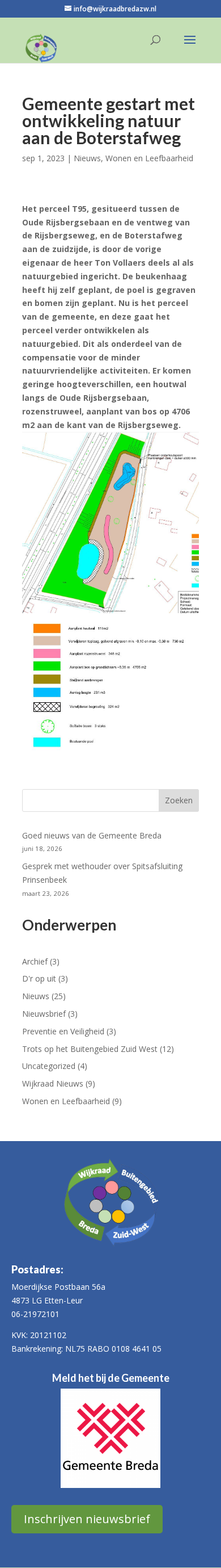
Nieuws (87, 158)
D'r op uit (39, 978)
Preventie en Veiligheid (63, 1031)
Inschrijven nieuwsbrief (87, 1519)
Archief (35, 961)
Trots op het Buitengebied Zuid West (90, 1048)
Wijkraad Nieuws (52, 1083)
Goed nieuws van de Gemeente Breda (92, 835)
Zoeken (179, 800)
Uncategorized (48, 1065)
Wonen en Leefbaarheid (149, 158)
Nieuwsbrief (44, 1013)
